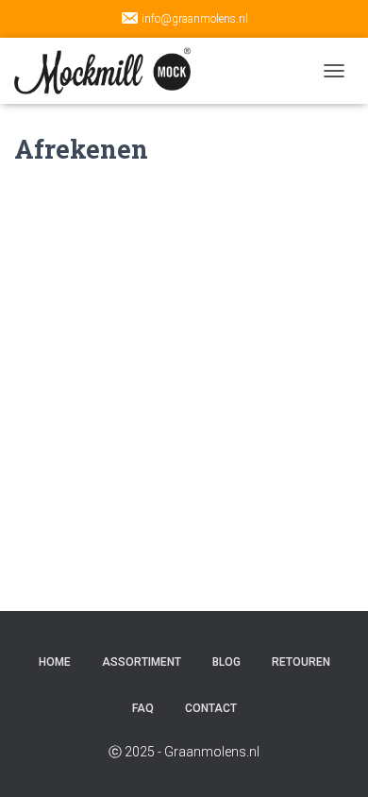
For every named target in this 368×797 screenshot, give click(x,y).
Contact (211, 708)
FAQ (143, 708)
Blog (226, 662)
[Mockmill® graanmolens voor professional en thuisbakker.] (109, 70)
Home (55, 662)
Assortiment (141, 662)
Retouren (301, 662)
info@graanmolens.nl (195, 18)
